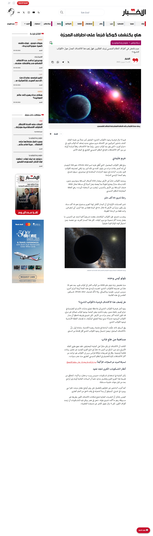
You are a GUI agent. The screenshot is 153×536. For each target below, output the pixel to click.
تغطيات (37, 24)
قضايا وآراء (88, 24)
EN (19, 12)
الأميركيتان (38, 57)
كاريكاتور (68, 24)
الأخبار (127, 58)
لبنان (142, 24)
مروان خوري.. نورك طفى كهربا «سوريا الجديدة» (30, 44)
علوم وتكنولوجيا (120, 42)
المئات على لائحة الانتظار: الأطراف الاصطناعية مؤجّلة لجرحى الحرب (29, 126)
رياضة (59, 24)
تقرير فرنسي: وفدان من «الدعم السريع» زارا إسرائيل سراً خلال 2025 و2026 (28, 79)
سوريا (132, 24)
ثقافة (79, 24)
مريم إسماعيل (38, 131)
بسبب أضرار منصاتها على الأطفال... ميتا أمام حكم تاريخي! (30, 143)
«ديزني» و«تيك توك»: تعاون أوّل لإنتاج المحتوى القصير (29, 160)
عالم (101, 24)
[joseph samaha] (12, 12)
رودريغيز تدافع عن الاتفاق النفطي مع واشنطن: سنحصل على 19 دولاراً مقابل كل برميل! (28, 62)
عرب (111, 24)
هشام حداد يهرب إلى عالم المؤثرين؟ (29, 96)
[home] (134, 12)
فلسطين (120, 24)
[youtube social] (34, 12)
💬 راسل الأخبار (143, 530)
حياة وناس (47, 24)
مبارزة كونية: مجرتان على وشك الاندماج (81, 362)
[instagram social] (29, 12)
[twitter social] (24, 12)
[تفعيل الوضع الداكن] (39, 12)
